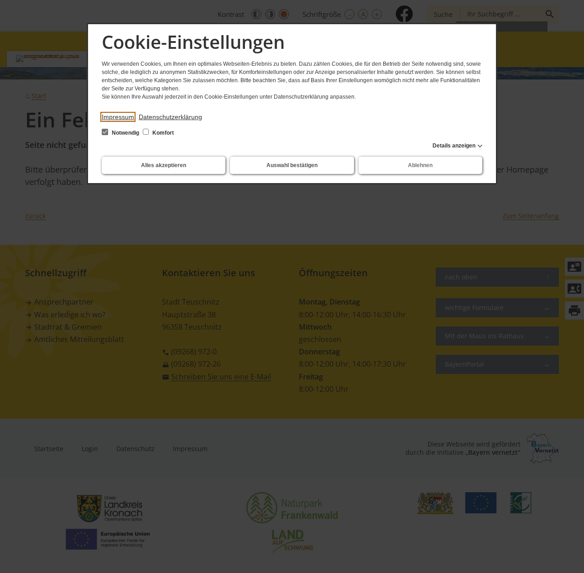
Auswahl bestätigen (292, 165)
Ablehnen (420, 165)
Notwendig (125, 133)
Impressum (118, 117)
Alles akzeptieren (163, 165)
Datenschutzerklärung (170, 117)
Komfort (162, 133)
